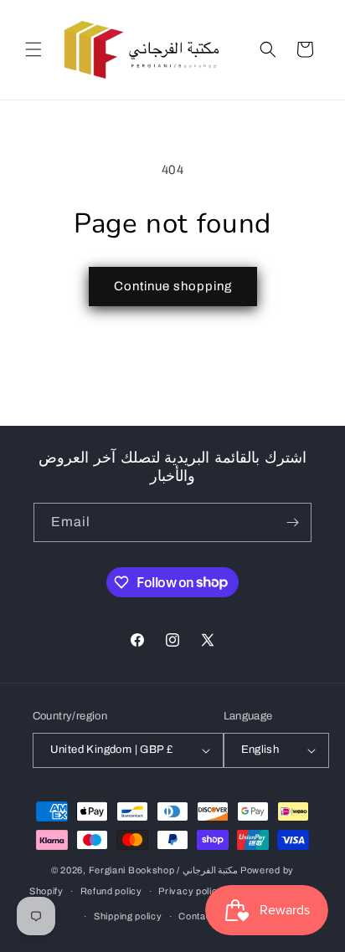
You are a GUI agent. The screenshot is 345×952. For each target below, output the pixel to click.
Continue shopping (173, 286)
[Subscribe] (292, 522)
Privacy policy (190, 891)
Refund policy (111, 891)
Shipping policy (128, 916)
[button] (33, 49)
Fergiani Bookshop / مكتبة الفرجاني (164, 870)
